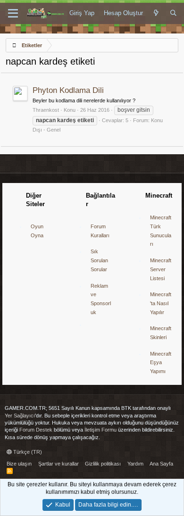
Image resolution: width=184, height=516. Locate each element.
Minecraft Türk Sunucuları (160, 231)
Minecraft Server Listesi (160, 269)
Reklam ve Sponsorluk (101, 299)
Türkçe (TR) (27, 452)
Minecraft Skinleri (160, 332)
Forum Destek (35, 430)
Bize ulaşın (19, 463)
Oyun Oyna (37, 231)
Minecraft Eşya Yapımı (160, 362)
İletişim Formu (100, 430)
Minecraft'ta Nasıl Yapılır (160, 303)
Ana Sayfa (161, 463)
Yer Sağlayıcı (20, 415)
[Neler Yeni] (156, 13)
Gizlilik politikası (103, 463)
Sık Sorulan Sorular (99, 260)
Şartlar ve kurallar (58, 463)
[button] (13, 13)
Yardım (135, 463)
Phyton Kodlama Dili (68, 90)
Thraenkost (46, 110)
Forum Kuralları (100, 231)
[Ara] (173, 13)
